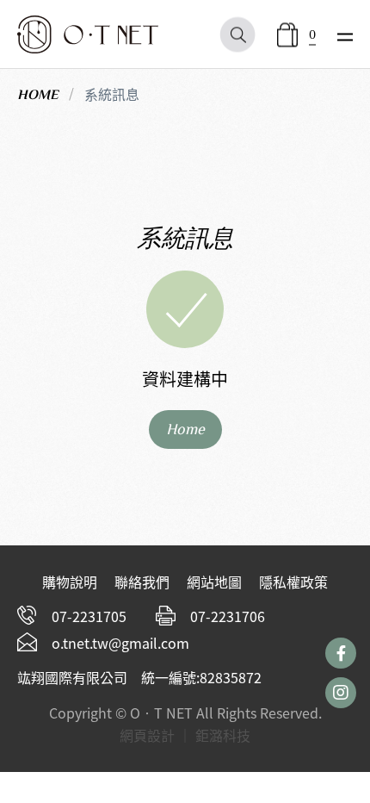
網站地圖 (214, 581)
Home (185, 429)
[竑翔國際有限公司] (87, 34)
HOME (38, 95)
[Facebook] (340, 653)
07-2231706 (227, 616)
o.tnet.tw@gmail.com (120, 642)
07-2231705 (89, 616)
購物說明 (69, 581)
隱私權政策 (293, 581)
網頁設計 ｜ (156, 735)
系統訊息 (111, 94)
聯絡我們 (142, 581)
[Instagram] (340, 692)
